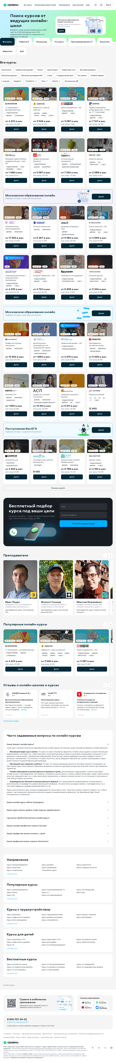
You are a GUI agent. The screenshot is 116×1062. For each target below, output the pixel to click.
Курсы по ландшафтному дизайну (90, 967)
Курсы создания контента (87, 867)
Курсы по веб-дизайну (50, 970)
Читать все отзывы (11, 721)
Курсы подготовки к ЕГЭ (16, 939)
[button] (58, 26)
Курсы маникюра (13, 914)
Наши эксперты (33, 1037)
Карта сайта (21, 1037)
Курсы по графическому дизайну (20, 967)
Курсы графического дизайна (18, 917)
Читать (24, 710)
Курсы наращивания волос (52, 914)
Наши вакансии (47, 1037)
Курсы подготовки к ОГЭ (51, 939)
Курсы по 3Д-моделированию (53, 964)
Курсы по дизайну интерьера (53, 967)
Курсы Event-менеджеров (17, 920)
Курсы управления (49, 867)
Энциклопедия (9, 1037)
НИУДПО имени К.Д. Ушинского (21, 693)
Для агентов (47, 1034)
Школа (55, 81)
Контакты (16, 1034)
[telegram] (92, 1048)
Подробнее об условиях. (18, 1057)
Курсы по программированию (53, 945)
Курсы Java (81, 892)
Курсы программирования (17, 865)
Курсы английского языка (87, 939)
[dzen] (111, 1048)
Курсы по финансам (14, 870)
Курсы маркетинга (84, 865)
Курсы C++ (46, 892)
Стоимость (30, 81)
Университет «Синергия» (95, 693)
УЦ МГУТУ (52, 693)
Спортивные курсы (49, 870)
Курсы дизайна (48, 865)
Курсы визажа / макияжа (86, 914)
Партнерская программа (31, 1034)
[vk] (99, 1048)
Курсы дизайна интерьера (52, 917)
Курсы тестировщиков (85, 890)
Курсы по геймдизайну (85, 964)
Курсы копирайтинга (50, 920)
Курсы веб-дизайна (84, 917)
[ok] (105, 1048)
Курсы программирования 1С (53, 890)
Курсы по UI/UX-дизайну (16, 970)
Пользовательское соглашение (65, 1034)
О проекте (7, 1034)
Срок (43, 81)
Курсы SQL (11, 895)
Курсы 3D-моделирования (52, 895)
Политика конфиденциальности (91, 1034)
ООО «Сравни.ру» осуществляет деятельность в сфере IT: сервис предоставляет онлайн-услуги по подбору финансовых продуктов (43, 1047)
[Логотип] (55, 1042)
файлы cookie (27, 1054)
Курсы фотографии (49, 942)
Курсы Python (12, 892)
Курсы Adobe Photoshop (86, 942)
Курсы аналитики (14, 867)
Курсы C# (10, 945)
